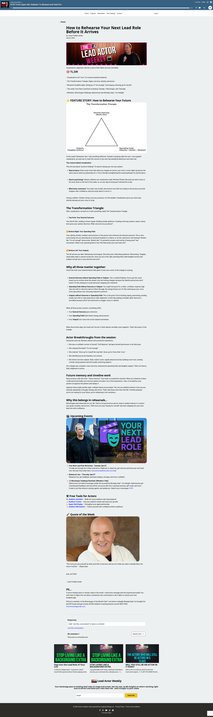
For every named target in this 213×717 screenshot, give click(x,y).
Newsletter (101, 13)
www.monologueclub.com (75, 606)
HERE (131, 488)
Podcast (93, 13)
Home (87, 13)
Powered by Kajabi (106, 712)
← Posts (62, 22)
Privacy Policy (119, 707)
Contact (119, 13)
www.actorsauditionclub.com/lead (103, 471)
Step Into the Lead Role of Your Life (69, 666)
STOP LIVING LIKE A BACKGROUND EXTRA (100, 666)
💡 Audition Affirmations (75, 507)
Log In (156, 13)
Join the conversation (75, 628)
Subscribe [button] (131, 695)
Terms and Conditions (132, 707)
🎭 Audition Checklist (74, 499)
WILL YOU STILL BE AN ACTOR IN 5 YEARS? (141, 666)
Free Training (111, 13)
